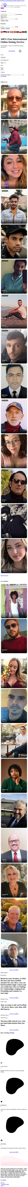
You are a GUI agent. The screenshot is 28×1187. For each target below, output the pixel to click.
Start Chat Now (4, 575)
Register (5, 4)
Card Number (18, 14)
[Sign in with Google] (20, 51)
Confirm (7, 28)
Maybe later (14, 608)
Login (4, 3)
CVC (16, 19)
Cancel (2, 20)
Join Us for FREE (14, 970)
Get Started (12, 51)
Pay (7, 20)
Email (16, 26)
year (6, 17)
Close (7, 1184)
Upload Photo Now (15, 605)
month (5, 16)
